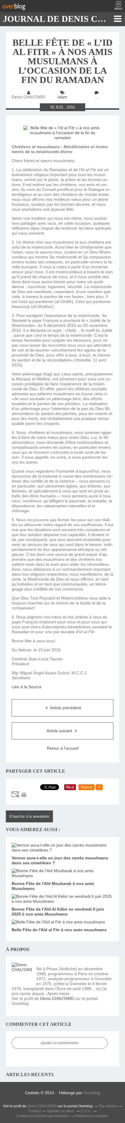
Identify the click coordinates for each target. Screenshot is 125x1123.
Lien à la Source (27, 686)
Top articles (108, 1106)
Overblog (91, 1092)
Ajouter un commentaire (59, 1043)
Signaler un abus (61, 1111)
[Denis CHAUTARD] (22, 972)
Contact (34, 1111)
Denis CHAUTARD (57, 998)
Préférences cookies (91, 1116)
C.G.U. (86, 1111)
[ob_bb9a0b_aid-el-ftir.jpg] (62, 137)
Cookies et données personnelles (42, 1116)
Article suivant (60, 730)
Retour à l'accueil (62, 748)
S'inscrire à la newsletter (29, 816)
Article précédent (65, 707)
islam (62, 97)
